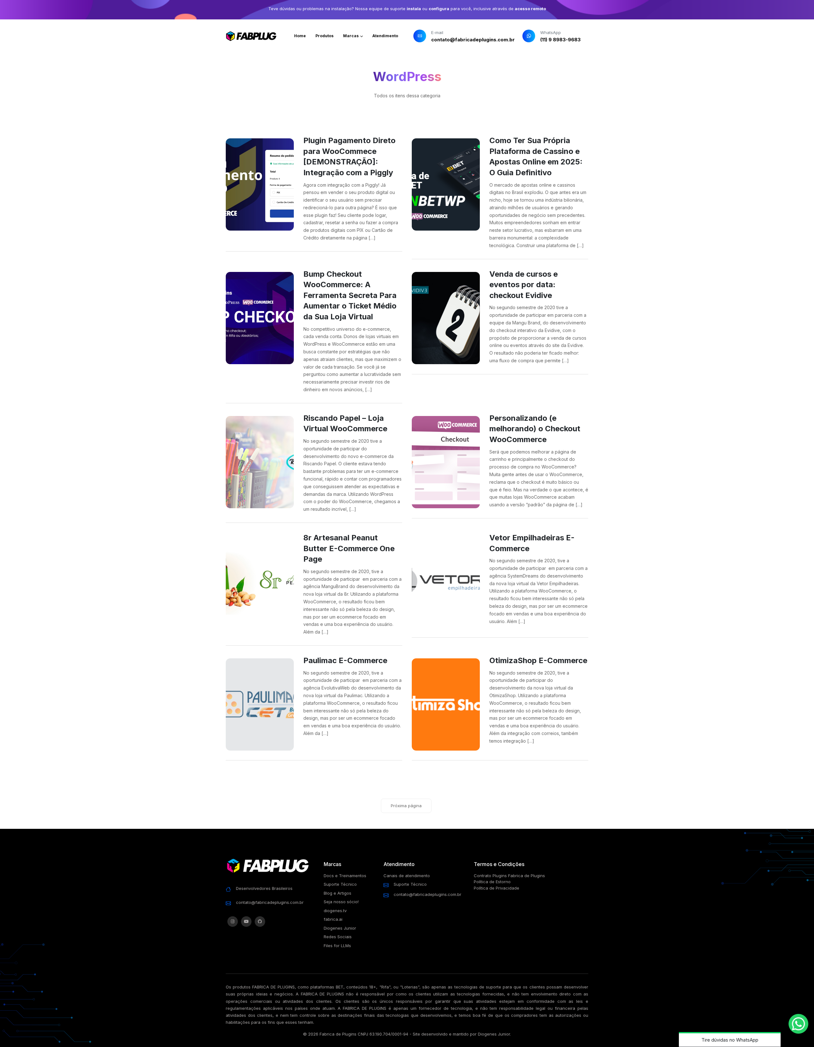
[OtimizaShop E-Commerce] (446, 704)
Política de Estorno (492, 881)
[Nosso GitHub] (260, 921)
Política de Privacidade (496, 888)
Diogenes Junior (340, 928)
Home (300, 35)
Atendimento (385, 35)
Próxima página (406, 805)
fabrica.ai (333, 919)
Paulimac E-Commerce (345, 660)
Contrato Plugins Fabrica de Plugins (509, 875)
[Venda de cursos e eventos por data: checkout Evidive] (446, 318)
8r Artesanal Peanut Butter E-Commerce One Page (349, 548)
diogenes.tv (335, 910)
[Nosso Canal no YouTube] (246, 921)
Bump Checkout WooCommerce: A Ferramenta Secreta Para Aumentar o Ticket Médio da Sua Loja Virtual (350, 295)
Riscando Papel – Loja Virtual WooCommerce (345, 423)
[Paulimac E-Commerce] (260, 704)
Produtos (324, 35)
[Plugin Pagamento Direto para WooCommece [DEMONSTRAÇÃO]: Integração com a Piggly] (260, 184)
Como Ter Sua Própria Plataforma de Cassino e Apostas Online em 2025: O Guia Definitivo (536, 156)
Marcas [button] (351, 35)
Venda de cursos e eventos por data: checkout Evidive (523, 284)
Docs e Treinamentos (345, 875)
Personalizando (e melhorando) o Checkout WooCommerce (534, 428)
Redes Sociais (338, 936)
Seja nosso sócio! (341, 901)
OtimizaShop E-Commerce (538, 660)
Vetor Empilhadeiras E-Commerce (532, 543)
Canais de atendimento (406, 875)
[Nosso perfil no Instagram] (232, 921)
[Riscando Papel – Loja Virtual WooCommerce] (260, 462)
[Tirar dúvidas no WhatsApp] (798, 1024)
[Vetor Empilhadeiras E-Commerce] (446, 582)
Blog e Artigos (337, 893)
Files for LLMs (337, 945)
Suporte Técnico (340, 884)
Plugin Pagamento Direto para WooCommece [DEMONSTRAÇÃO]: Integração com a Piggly (349, 156)
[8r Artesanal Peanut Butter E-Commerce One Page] (260, 582)
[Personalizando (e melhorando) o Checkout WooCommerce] (446, 462)
